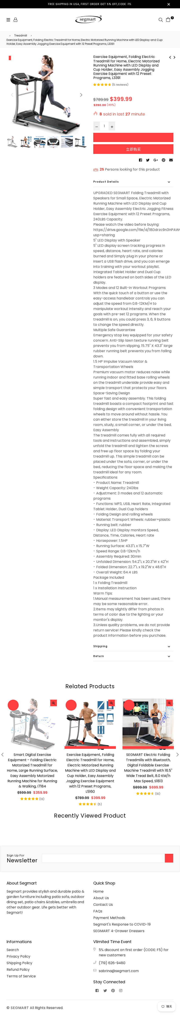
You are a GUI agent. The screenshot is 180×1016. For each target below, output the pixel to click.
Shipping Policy (19, 963)
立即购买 (133, 149)
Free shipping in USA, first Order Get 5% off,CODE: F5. (90, 4)
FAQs (97, 911)
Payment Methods (109, 917)
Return (98, 656)
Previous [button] (12, 94)
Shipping (100, 646)
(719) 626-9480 (112, 963)
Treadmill (20, 35)
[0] (168, 19)
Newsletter (22, 859)
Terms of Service (21, 976)
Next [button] (81, 94)
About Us (101, 898)
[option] (47, 95)
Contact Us (103, 904)
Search (13, 949)
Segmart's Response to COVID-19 (122, 924)
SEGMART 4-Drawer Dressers (118, 930)
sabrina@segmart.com (119, 970)
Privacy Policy (18, 956)
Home (98, 891)
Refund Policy (18, 969)
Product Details (106, 182)
